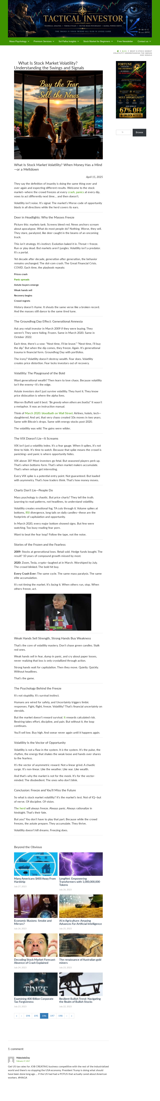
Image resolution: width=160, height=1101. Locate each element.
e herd (21, 808)
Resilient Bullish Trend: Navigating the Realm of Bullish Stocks (80, 1001)
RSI (28, 512)
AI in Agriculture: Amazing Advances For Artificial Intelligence (80, 922)
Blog (124, 51)
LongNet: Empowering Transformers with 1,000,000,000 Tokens (79, 881)
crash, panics (76, 192)
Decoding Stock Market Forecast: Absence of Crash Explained (35, 961)
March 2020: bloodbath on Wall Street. (49, 413)
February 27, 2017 (23, 1061)
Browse (139, 132)
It (64, 717)
